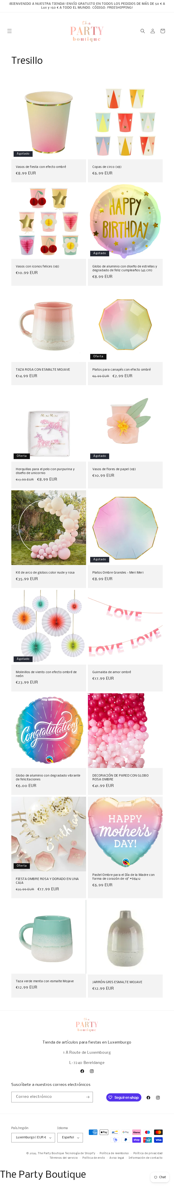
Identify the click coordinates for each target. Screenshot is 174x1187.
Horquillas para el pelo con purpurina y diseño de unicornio (45, 471)
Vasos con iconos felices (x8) (37, 266)
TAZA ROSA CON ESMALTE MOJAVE (43, 370)
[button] (9, 31)
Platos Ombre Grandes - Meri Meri (117, 572)
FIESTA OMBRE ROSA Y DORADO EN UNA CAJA (47, 881)
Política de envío (93, 1158)
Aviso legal (116, 1158)
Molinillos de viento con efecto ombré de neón (46, 674)
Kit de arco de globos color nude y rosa (45, 572)
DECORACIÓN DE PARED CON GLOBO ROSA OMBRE (120, 777)
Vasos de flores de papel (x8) (114, 469)
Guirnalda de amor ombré (111, 672)
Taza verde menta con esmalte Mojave (45, 981)
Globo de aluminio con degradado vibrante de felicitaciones (48, 777)
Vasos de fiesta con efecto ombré (41, 167)
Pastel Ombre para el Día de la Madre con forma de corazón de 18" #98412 (123, 877)
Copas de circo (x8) (106, 167)
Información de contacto (146, 1158)
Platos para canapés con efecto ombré (121, 370)
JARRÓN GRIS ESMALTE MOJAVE (117, 982)
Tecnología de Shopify (80, 1153)
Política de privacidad (148, 1153)
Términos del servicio (64, 1158)
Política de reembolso (114, 1153)
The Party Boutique (51, 1153)
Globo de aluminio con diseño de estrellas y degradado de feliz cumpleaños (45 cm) (124, 268)
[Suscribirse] (88, 1097)
